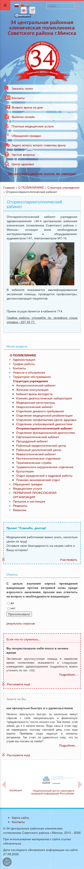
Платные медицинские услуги (33, 126)
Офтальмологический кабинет (37, 437)
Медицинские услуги (27, 488)
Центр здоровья (23, 164)
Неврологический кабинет (34, 407)
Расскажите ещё (18, 684)
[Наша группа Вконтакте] (22, 15)
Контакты (18, 98)
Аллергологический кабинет (36, 385)
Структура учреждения (63, 187)
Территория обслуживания (32, 376)
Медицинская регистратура (35, 402)
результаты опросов (20, 623)
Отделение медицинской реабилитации (44, 415)
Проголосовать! (19, 614)
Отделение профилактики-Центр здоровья (46, 419)
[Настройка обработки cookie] (7, 861)
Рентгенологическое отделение (38, 458)
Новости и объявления (29, 372)
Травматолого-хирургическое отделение (44, 467)
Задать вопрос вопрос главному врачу (39, 145)
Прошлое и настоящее (29, 501)
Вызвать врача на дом (27, 107)
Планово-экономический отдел (38, 480)
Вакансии (19, 510)
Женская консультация (32, 389)
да (12, 602)
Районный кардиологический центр (41, 445)
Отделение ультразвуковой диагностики (44, 424)
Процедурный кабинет (32, 441)
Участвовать (68, 559)
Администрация (24, 359)
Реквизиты (20, 505)
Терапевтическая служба (33, 462)
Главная (9, 187)
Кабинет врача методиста (34, 394)
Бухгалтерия (25, 471)
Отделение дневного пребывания (40, 411)
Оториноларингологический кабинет (44, 428)
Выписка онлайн (23, 117)
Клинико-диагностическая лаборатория (44, 398)
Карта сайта (20, 817)
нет (13, 608)
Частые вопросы (23, 154)
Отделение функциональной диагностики (45, 432)
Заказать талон (22, 88)
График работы (24, 364)
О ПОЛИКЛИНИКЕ (31, 187)
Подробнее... (68, 674)
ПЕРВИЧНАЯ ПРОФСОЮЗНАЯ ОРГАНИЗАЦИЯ (34, 494)
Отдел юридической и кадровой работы (44, 475)
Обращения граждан (26, 135)
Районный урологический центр (38, 449)
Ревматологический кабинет (36, 454)
